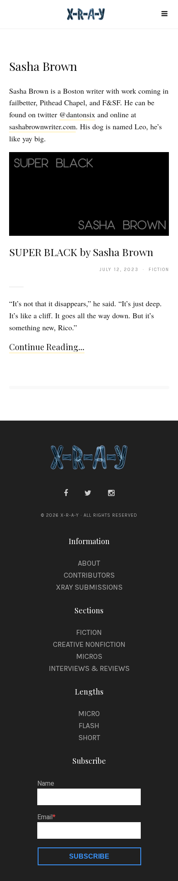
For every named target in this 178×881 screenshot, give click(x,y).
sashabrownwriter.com (42, 126)
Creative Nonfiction (89, 644)
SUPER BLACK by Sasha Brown (81, 252)
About (89, 563)
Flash (89, 725)
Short (89, 737)
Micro (89, 713)
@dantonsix (77, 114)
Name (45, 783)
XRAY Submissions (89, 587)
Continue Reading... (46, 346)
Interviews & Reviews (89, 668)
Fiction (89, 632)
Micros (89, 656)
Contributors (89, 575)
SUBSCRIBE (89, 856)
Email (45, 817)
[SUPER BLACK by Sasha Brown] (89, 193)
